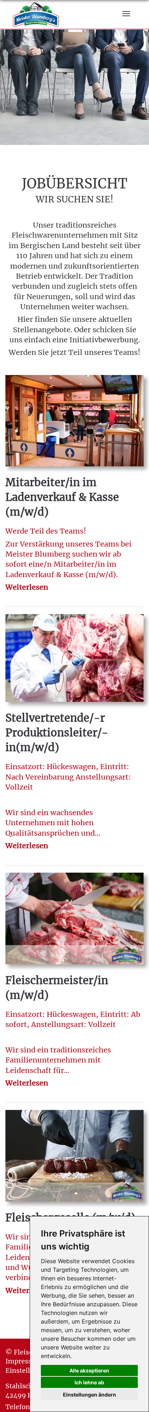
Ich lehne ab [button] (89, 1382)
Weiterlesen (26, 586)
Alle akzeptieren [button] (89, 1370)
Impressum (23, 1361)
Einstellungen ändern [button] (89, 1395)
